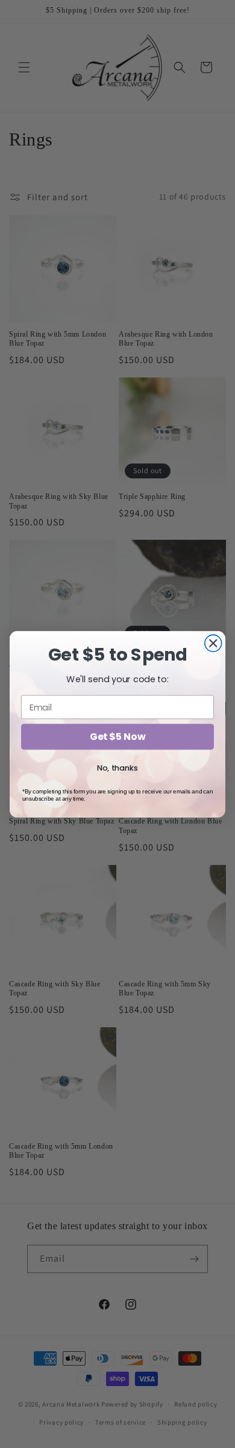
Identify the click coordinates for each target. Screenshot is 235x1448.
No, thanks (117, 767)
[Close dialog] (213, 643)
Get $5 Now (117, 736)
